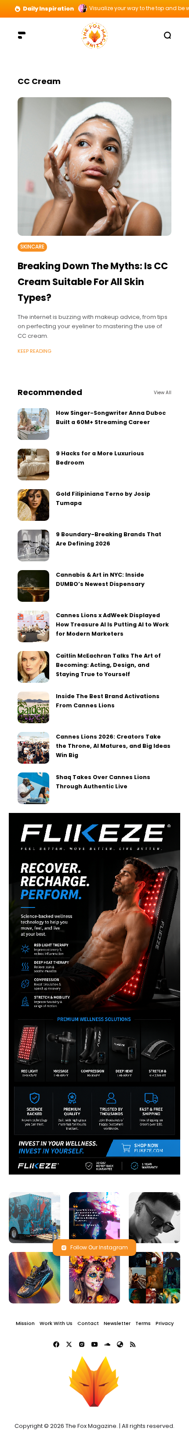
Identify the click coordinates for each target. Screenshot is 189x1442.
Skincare (32, 246)
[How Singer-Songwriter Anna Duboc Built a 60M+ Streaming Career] (33, 424)
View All (162, 392)
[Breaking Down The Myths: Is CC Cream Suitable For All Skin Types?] (94, 166)
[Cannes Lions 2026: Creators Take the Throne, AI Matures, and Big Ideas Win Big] (33, 748)
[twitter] (69, 1344)
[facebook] (56, 1344)
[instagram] (82, 1344)
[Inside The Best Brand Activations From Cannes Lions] (33, 707)
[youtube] (94, 1344)
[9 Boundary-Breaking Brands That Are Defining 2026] (33, 545)
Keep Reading (34, 351)
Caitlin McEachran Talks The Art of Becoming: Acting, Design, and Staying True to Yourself (108, 665)
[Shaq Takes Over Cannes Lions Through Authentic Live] (33, 788)
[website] (120, 1344)
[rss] (133, 1344)
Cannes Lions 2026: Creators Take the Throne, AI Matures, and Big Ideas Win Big (113, 746)
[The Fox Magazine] (94, 35)
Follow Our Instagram (99, 1247)
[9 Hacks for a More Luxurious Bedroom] (33, 464)
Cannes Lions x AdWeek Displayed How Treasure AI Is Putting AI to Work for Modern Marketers (112, 624)
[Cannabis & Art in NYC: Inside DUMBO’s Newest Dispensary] (33, 586)
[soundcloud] (107, 1344)
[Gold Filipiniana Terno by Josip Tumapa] (33, 505)
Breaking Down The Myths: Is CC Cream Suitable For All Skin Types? (93, 282)
